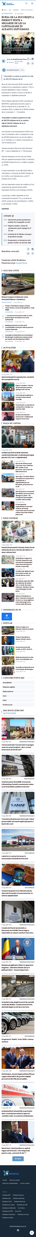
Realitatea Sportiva (18, 1195)
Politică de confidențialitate (10, 1183)
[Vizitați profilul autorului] (4, 61)
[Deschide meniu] (32, 3)
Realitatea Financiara (22, 59)
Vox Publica (21, 1208)
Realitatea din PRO (7, 1211)
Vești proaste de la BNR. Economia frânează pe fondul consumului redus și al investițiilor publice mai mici (18, 784)
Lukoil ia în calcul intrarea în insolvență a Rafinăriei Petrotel (15, 857)
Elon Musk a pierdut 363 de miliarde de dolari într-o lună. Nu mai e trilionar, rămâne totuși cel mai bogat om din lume (25, 586)
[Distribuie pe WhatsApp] (28, 63)
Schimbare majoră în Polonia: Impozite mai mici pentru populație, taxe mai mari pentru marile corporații (24, 562)
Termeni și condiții (14, 1180)
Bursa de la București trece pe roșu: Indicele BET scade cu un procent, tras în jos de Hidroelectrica (24, 467)
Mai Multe (18, 1159)
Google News (21, 263)
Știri (10, 10)
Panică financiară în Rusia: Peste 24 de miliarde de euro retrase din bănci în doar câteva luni (18, 549)
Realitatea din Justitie (8, 1205)
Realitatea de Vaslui (23, 1214)
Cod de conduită (25, 1183)
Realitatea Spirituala (18, 1198)
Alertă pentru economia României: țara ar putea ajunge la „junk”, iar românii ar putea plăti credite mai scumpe (25, 495)
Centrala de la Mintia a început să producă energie (19, 235)
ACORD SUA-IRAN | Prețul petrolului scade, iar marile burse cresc (25, 573)
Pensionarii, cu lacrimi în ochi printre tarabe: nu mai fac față (19, 241)
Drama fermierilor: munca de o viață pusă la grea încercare (24, 417)
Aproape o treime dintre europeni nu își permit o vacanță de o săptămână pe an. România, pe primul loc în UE (25, 481)
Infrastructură (7, 302)
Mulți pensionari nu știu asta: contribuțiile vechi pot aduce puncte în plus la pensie (19, 327)
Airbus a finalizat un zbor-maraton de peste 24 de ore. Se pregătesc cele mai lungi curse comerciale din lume (25, 600)
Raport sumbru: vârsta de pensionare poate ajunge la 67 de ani (19, 228)
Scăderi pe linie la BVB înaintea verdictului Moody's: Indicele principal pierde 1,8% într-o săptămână (18, 455)
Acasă (5, 10)
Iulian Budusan (29, 779)
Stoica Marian (29, 853)
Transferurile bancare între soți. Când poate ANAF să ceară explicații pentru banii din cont (18, 821)
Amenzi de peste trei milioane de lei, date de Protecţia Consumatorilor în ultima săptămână (17, 893)
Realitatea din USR (22, 1205)
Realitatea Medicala (19, 1201)
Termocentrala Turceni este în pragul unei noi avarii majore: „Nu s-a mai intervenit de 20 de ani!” (18, 747)
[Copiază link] (28, 59)
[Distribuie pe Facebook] (32, 59)
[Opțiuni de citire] (32, 1233)
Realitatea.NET (6, 1195)
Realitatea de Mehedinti (9, 1208)
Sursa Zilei (18, 1211)
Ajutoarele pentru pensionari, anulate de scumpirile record (19, 221)
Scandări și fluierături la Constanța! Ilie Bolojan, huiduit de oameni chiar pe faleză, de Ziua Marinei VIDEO (19, 337)
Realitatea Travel (7, 1201)
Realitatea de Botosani (8, 1214)
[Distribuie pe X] (32, 63)
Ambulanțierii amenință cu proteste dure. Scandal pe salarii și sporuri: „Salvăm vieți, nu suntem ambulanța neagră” (17, 1115)
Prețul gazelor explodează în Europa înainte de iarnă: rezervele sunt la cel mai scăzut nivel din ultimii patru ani (25, 509)
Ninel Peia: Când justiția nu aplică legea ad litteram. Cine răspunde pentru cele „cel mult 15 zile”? (16, 1150)
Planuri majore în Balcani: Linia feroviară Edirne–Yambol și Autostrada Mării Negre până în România (15, 300)
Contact (4, 1180)
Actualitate (15, 10)
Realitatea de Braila (7, 1217)
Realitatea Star (6, 1198)
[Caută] (26, 3)
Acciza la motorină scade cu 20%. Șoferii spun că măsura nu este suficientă (19, 318)
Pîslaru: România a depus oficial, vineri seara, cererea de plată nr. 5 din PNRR (19, 308)
